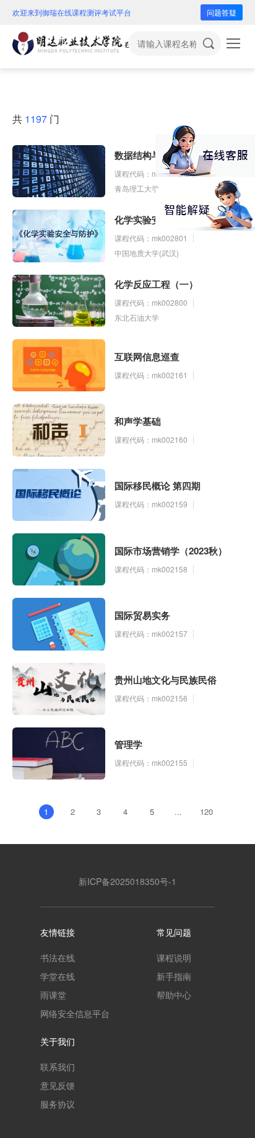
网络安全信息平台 (75, 1013)
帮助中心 (174, 995)
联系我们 (57, 1066)
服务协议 (57, 1104)
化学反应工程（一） (156, 284)
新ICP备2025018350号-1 (127, 881)
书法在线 (57, 957)
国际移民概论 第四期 (158, 485)
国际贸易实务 (142, 615)
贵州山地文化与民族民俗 (166, 680)
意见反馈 (57, 1085)
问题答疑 (221, 12)
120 (206, 811)
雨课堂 (53, 995)
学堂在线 (57, 976)
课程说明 (174, 957)
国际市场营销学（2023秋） (171, 551)
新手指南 (174, 976)
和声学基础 (138, 421)
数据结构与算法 (147, 155)
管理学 (128, 744)
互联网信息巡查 (147, 356)
